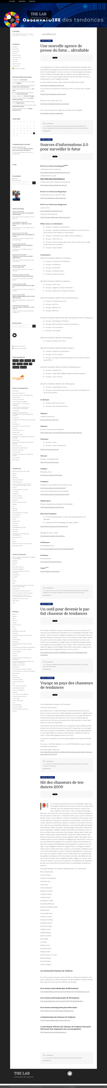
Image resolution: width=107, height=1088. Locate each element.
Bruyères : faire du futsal (19, 98)
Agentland (14, 560)
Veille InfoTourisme (17, 537)
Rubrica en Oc (20, 103)
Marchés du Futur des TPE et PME (20, 471)
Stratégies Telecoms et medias (20, 598)
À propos (32, 1)
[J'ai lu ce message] (105, 1086)
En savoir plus (72, 1086)
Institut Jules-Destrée (17, 679)
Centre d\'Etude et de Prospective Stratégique (21, 404)
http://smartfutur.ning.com (49, 420)
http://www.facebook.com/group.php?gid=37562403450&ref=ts (61, 1001)
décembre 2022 (16, 64)
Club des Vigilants (16, 651)
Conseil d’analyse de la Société (20, 489)
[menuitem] (13, 1)
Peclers (14, 519)
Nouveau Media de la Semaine (20, 512)
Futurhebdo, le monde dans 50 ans (21, 426)
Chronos (14, 487)
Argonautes (15, 477)
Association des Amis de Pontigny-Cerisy (22, 395)
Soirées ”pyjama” (17, 96)
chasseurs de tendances (52, 1058)
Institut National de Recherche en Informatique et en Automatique (23, 585)
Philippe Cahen (16, 521)
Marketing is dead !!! (17, 545)
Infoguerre (15, 692)
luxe (33, 360)
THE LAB (38, 14)
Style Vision (15, 529)
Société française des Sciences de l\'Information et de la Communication (22, 595)
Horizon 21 (15, 655)
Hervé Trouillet (17, 148)
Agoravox (14, 616)
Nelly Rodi (14, 510)
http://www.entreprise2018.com (51, 562)
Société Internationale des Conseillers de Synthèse (22, 454)
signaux (26, 364)
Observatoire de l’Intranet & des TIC (21, 591)
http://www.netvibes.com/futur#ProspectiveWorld (57, 549)
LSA (13, 506)
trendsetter (71, 1058)
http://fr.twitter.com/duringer (50, 571)
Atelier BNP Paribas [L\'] (18, 567)
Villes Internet (15, 600)
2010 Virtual (15, 391)
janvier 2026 (15, 49)
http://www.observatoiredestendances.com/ (55, 172)
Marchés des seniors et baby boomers (22, 543)
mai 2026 (14, 47)
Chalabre (19, 83)
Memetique (15, 641)
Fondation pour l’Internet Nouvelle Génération (24, 420)
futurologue (80, 592)
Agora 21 (14, 614)
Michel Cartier (15, 440)
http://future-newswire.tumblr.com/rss (53, 94)
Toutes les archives (20, 68)
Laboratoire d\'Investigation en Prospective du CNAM (23, 437)
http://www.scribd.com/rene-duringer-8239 (54, 494)
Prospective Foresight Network (20, 448)
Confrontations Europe (18, 688)
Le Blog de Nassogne (22, 94)
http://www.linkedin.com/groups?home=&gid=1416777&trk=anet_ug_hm (64, 992)
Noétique (14, 637)
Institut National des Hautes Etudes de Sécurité (22, 644)
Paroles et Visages (29, 96)
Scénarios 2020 (16, 452)
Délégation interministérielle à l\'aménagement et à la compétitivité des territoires (22, 414)
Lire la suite (31, 35)
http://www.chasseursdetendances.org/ (53, 185)
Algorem (14, 473)
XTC (13, 539)
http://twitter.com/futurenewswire (51, 113)
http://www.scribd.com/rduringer (51, 475)
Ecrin (13, 579)
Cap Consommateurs (17, 480)
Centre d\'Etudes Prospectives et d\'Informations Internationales (20, 407)
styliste (78, 128)
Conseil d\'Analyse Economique (20, 709)
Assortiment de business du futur (22, 276)
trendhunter (50, 128)
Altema (14, 475)
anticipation (16, 367)
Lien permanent (49, 123)
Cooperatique (16, 575)
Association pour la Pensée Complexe (22, 669)
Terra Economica (16, 625)
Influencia (14, 508)
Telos (13, 627)
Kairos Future (15, 460)
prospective (58, 126)
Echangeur (15, 577)
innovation (19, 364)
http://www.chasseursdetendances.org (53, 1032)
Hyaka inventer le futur (18, 430)
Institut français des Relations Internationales (23, 647)
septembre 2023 (16, 57)
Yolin (13, 603)
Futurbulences (16, 424)
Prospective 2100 (16, 445)
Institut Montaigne (17, 705)
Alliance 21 (15, 620)
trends (21, 360)
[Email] (14, 335)
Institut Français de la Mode (19, 502)
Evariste (14, 581)
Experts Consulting (17, 496)
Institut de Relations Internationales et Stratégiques (22, 658)
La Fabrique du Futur (17, 434)
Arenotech (15, 563)
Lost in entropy (16, 457)
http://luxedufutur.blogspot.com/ (51, 211)
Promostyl (15, 523)
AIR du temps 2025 (18, 267)
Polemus (14, 711)
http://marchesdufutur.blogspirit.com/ (53, 198)
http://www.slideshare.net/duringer (52, 507)
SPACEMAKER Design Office (19, 527)
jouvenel (48, 126)
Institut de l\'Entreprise (18, 681)
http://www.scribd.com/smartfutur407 (53, 488)
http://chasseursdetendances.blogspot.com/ (55, 217)
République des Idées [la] (18, 631)
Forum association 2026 (19, 108)
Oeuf (13, 702)
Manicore (14, 675)
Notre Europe (15, 673)
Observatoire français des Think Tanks (22, 635)
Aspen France (15, 667)
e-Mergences (15, 494)
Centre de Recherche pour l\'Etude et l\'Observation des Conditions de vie (21, 484)
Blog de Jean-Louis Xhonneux (20, 87)
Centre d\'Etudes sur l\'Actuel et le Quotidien (23, 671)
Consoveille (15, 491)
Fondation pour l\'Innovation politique (22, 649)
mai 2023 (14, 61)
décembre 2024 (16, 55)
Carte (14, 165)
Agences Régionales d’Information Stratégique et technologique (23, 557)
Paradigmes (15, 633)
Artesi (13, 565)
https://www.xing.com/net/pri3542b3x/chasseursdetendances (61, 433)
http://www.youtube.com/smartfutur (52, 536)
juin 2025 (14, 53)
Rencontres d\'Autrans (18, 450)
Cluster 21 (15, 653)
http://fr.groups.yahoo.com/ (49, 449)
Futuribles (14, 428)
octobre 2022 (15, 66)
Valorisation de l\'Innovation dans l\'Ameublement (20, 534)
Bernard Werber (16, 397)
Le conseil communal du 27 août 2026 (22, 85)
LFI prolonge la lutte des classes (21, 89)
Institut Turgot (15, 698)
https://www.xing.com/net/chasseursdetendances (57, 1011)
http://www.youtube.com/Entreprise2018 (54, 526)
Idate (13, 583)
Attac (13, 683)
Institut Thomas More (17, 700)
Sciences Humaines (17, 707)
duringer (75, 126)
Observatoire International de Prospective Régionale (23, 443)
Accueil (12, 1)
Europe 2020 (15, 417)
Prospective (28, 360)
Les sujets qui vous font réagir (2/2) (22, 105)
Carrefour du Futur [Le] (18, 399)
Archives (22, 1)
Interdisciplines (16, 677)
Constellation (15, 410)
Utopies (14, 622)
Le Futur (14, 422)
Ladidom (14, 504)
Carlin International (17, 482)
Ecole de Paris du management (20, 694)
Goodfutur (15, 500)
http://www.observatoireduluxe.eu (52, 179)
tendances (15, 360)
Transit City (15, 531)
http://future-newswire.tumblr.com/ (52, 85)
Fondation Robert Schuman (19, 696)
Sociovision (15, 525)
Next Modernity (16, 639)
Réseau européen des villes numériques (22, 593)
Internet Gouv (15, 588)
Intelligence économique (18, 665)
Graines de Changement (18, 690)
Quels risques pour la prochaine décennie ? (22, 149)
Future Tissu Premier (17, 498)
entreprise (81, 126)
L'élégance (15, 79)
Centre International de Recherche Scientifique (21, 571)
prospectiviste (84, 128)
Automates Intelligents (18, 569)
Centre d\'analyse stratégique (19, 401)
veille (30, 364)
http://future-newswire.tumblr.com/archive (54, 104)
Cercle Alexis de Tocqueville (19, 686)
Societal (14, 629)
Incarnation (23, 79)
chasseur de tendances (69, 128)
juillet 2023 (15, 59)
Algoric (14, 618)
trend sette (23, 367)
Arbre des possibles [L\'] (18, 393)
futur (14, 364)
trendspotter (58, 128)
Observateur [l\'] (16, 515)
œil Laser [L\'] (15, 517)
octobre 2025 (15, 51)
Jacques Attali (15, 432)
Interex (14, 541)
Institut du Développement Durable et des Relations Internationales (23, 662)
